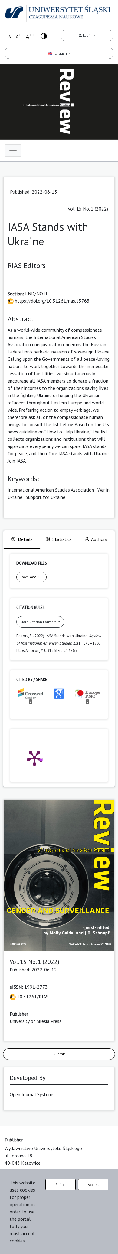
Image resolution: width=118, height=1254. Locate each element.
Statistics (62, 539)
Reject (61, 1184)
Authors (99, 539)
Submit (59, 1054)
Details (25, 539)
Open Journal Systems (32, 1094)
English (60, 53)
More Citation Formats (38, 621)
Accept (93, 1184)
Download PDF (31, 577)
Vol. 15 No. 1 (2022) (88, 209)
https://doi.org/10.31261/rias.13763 (52, 301)
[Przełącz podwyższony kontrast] (44, 35)
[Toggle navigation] (13, 150)
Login (87, 35)
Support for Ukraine (45, 497)
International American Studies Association (51, 490)
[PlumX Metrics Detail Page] (34, 758)
